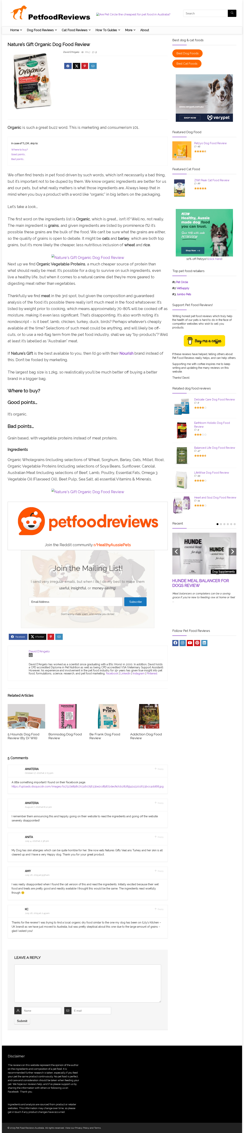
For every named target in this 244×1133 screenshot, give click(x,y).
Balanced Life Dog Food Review (214, 447)
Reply (160, 769)
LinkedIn (125, 673)
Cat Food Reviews (74, 30)
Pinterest (152, 673)
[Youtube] (190, 643)
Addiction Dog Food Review (146, 736)
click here (214, 259)
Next (232, 551)
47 (198, 450)
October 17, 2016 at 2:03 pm (39, 773)
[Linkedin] (204, 643)
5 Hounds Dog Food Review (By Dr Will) (23, 736)
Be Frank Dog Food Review (104, 736)
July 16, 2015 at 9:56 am (37, 875)
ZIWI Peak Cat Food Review (212, 180)
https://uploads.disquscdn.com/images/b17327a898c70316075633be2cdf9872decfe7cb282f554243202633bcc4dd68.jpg (88, 786)
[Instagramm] (183, 643)
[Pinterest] (197, 643)
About (144, 30)
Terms (97, 1128)
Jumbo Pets (184, 294)
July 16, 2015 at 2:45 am (37, 913)
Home (14, 30)
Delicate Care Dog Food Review (214, 399)
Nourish (126, 353)
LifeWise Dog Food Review (211, 472)
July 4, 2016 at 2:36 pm (37, 841)
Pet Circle (182, 282)
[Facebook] (175, 643)
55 (198, 475)
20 (198, 183)
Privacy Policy (82, 1128)
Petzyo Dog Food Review (210, 143)
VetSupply (183, 288)
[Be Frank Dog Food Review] (108, 706)
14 (198, 500)
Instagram (139, 673)
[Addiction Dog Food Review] (149, 706)
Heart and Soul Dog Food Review (215, 497)
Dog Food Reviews (40, 30)
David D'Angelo (71, 52)
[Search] (232, 13)
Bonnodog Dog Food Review (65, 736)
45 (198, 146)
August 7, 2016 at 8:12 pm (38, 807)
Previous (176, 551)
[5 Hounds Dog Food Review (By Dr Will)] (26, 706)
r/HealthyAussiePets (112, 545)
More (128, 30)
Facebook (112, 673)
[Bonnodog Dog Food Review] (67, 706)
